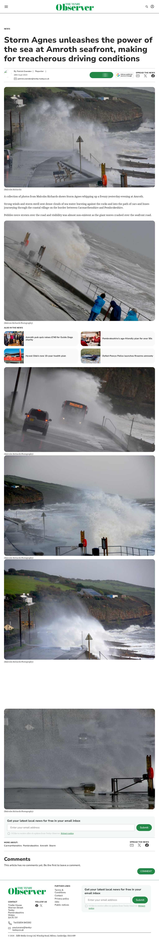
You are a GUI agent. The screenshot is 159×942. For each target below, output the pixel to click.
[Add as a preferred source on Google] (124, 75)
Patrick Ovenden (24, 71)
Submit (144, 827)
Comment (146, 871)
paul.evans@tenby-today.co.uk (22, 928)
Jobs (57, 901)
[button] (6, 6)
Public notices (62, 904)
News (7, 29)
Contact (59, 895)
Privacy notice (67, 833)
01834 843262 (24, 922)
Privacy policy (62, 898)
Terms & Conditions (60, 891)
